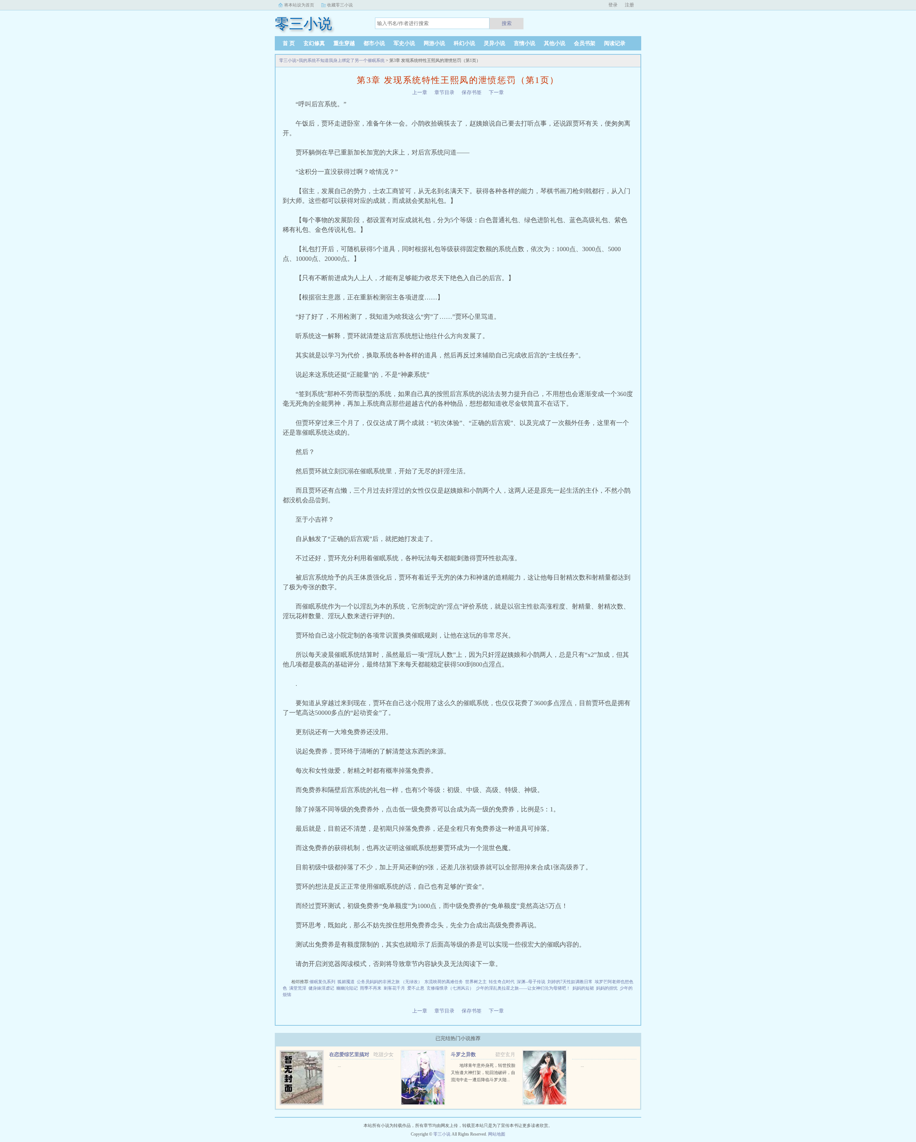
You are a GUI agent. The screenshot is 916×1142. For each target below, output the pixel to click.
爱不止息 (415, 988)
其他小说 (554, 43)
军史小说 (404, 43)
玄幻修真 (314, 43)
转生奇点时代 (502, 981)
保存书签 (472, 92)
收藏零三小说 (340, 5)
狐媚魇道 (346, 981)
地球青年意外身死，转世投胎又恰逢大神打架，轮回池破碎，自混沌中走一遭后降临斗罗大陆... (483, 1072)
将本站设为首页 (299, 5)
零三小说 (287, 60)
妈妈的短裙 (583, 988)
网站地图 (496, 1134)
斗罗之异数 (463, 1054)
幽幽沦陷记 (347, 988)
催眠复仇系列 (322, 981)
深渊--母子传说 (531, 981)
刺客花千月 (394, 988)
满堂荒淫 (297, 988)
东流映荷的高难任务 (443, 981)
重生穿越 (344, 43)
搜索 (507, 23)
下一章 (496, 92)
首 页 (289, 43)
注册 (629, 5)
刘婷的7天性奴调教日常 (570, 981)
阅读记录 (614, 43)
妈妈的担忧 (607, 988)
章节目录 (444, 92)
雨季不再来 (370, 988)
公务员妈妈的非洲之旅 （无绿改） (389, 981)
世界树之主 (476, 981)
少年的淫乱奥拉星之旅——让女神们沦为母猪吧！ (523, 988)
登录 (613, 5)
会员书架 (584, 43)
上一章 (419, 92)
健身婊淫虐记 (321, 988)
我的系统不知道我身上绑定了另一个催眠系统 (342, 60)
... (339, 1065)
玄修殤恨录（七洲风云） (450, 988)
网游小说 (434, 43)
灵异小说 (494, 43)
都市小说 (374, 43)
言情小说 (524, 43)
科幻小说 (464, 43)
